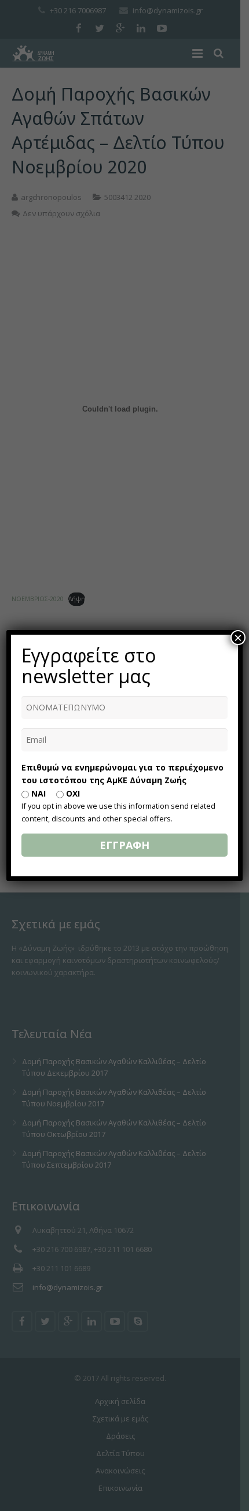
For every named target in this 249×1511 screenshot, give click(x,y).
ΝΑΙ (37, 793)
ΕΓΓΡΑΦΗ (124, 845)
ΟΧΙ (72, 793)
